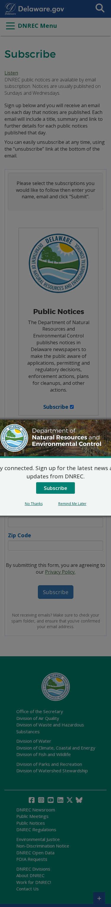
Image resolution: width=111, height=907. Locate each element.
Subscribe (55, 488)
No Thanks (34, 503)
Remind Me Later (72, 503)
